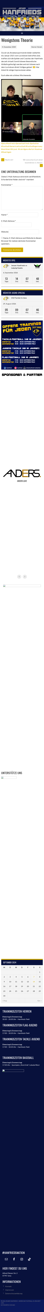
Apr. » (39, 1001)
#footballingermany (34, 146)
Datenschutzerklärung (13, 1293)
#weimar (38, 149)
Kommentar (6, 185)
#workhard (6, 149)
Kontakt (8, 1286)
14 (34, 982)
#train (20, 149)
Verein (39, 47)
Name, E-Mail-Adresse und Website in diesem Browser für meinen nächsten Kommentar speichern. (21, 241)
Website (4, 232)
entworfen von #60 (8, 1305)
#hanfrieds (10, 143)
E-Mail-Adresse (8, 221)
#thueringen (6, 152)
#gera (25, 149)
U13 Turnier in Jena (19, 298)
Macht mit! (7, 160)
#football (5, 146)
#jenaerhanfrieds (22, 143)
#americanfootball (17, 146)
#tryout (14, 149)
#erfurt (32, 149)
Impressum (9, 1290)
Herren (34, 47)
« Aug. (4, 1001)
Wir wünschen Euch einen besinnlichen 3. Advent (33, 163)
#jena (3, 143)
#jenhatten (34, 143)
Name (4, 214)
